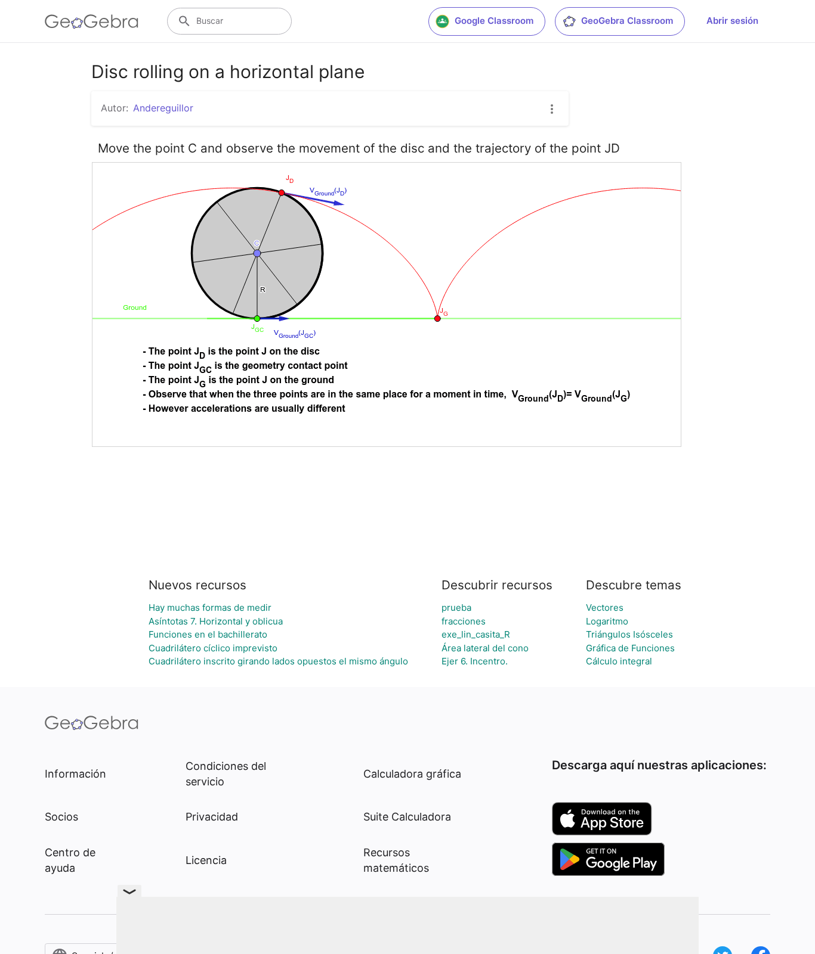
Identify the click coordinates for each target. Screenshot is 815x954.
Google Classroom (494, 20)
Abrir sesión (732, 20)
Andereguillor (163, 108)
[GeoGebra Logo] (91, 21)
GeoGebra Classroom (627, 20)
